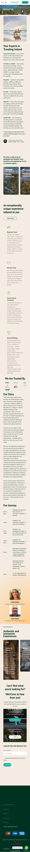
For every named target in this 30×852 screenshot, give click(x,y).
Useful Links (6, 818)
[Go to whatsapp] (26, 848)
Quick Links (6, 809)
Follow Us (5, 822)
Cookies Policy (6, 848)
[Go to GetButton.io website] (26, 850)
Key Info (5, 813)
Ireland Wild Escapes (8, 804)
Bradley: (15, 843)
